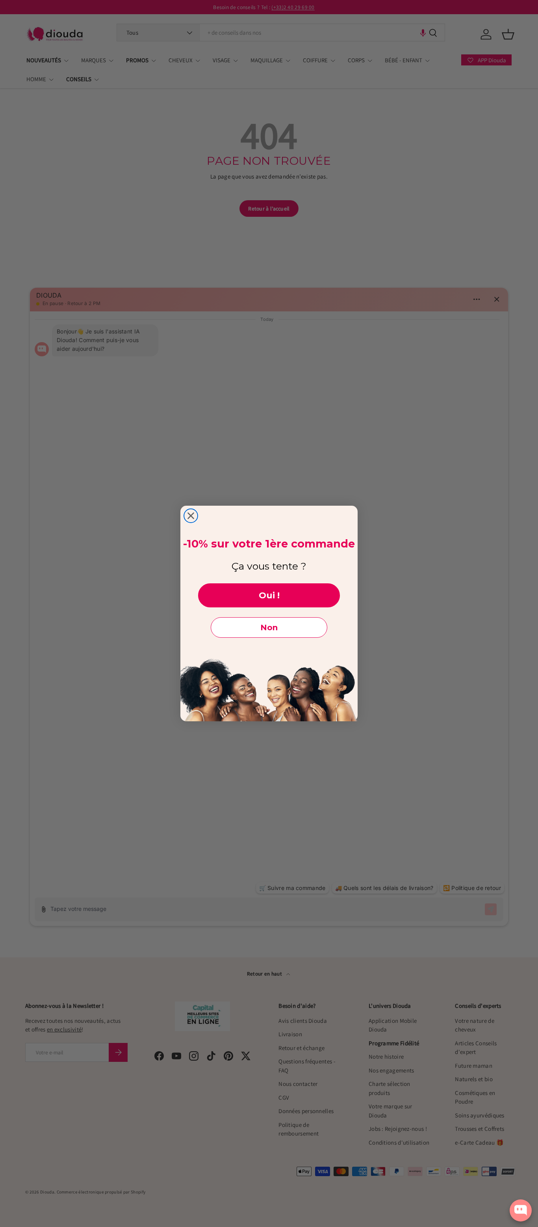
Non (269, 627)
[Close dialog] (191, 516)
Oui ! (269, 595)
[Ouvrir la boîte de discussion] (521, 1210)
